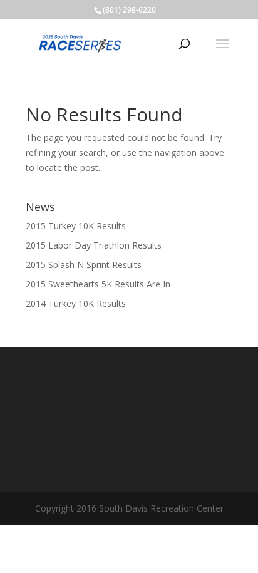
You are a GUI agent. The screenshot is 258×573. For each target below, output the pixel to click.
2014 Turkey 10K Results (76, 303)
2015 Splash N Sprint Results (84, 265)
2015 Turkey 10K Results (76, 226)
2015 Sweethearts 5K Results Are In (98, 284)
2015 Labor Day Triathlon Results (94, 245)
